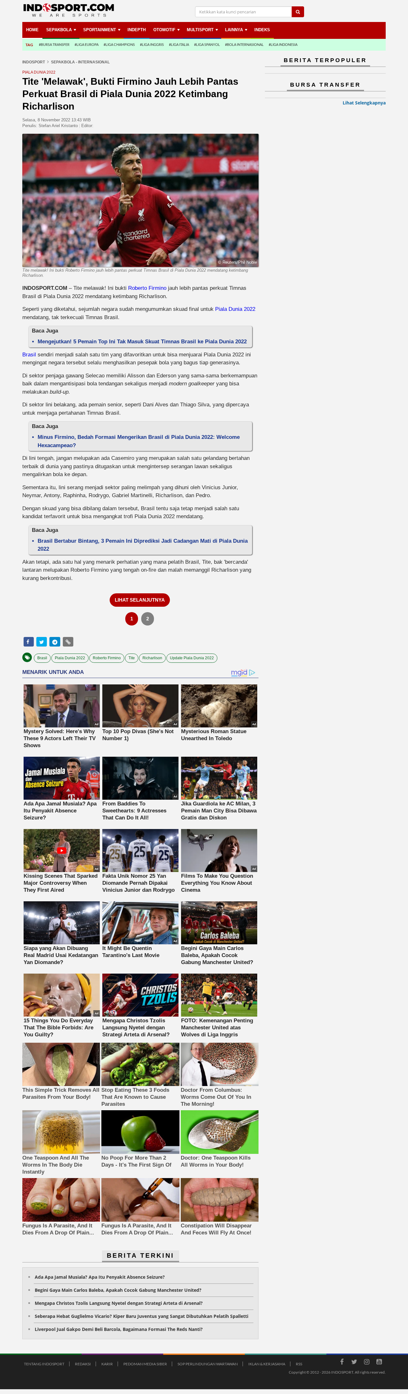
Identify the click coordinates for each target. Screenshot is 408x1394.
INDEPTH (136, 29)
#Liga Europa (86, 44)
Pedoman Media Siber (145, 1364)
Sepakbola (59, 29)
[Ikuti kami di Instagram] (366, 1363)
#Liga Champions (119, 44)
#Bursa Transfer (54, 44)
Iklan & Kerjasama (266, 1364)
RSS (299, 1364)
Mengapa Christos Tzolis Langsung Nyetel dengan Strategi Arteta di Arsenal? (119, 1303)
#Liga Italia (179, 44)
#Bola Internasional (244, 44)
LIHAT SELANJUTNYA (140, 600)
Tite (131, 658)
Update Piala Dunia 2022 (192, 658)
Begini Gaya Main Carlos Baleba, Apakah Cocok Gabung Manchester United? (118, 1290)
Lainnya (234, 29)
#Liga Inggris (152, 44)
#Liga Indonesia (283, 44)
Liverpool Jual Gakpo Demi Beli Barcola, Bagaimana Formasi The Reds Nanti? (119, 1329)
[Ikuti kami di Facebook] (342, 1363)
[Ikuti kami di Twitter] (354, 1363)
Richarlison (152, 658)
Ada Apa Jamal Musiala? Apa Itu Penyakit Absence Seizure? (100, 1277)
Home (32, 29)
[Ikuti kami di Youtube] (379, 1363)
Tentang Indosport (44, 1364)
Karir (107, 1364)
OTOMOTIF (164, 29)
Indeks (262, 29)
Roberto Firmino (147, 288)
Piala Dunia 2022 (235, 309)
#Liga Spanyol (207, 44)
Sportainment (99, 29)
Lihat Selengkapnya (364, 103)
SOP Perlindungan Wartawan (208, 1364)
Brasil (29, 355)
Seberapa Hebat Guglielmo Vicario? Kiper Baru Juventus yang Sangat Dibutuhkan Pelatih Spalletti (141, 1316)
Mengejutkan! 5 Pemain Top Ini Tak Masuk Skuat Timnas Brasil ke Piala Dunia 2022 (142, 342)
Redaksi (83, 1364)
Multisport (200, 29)
